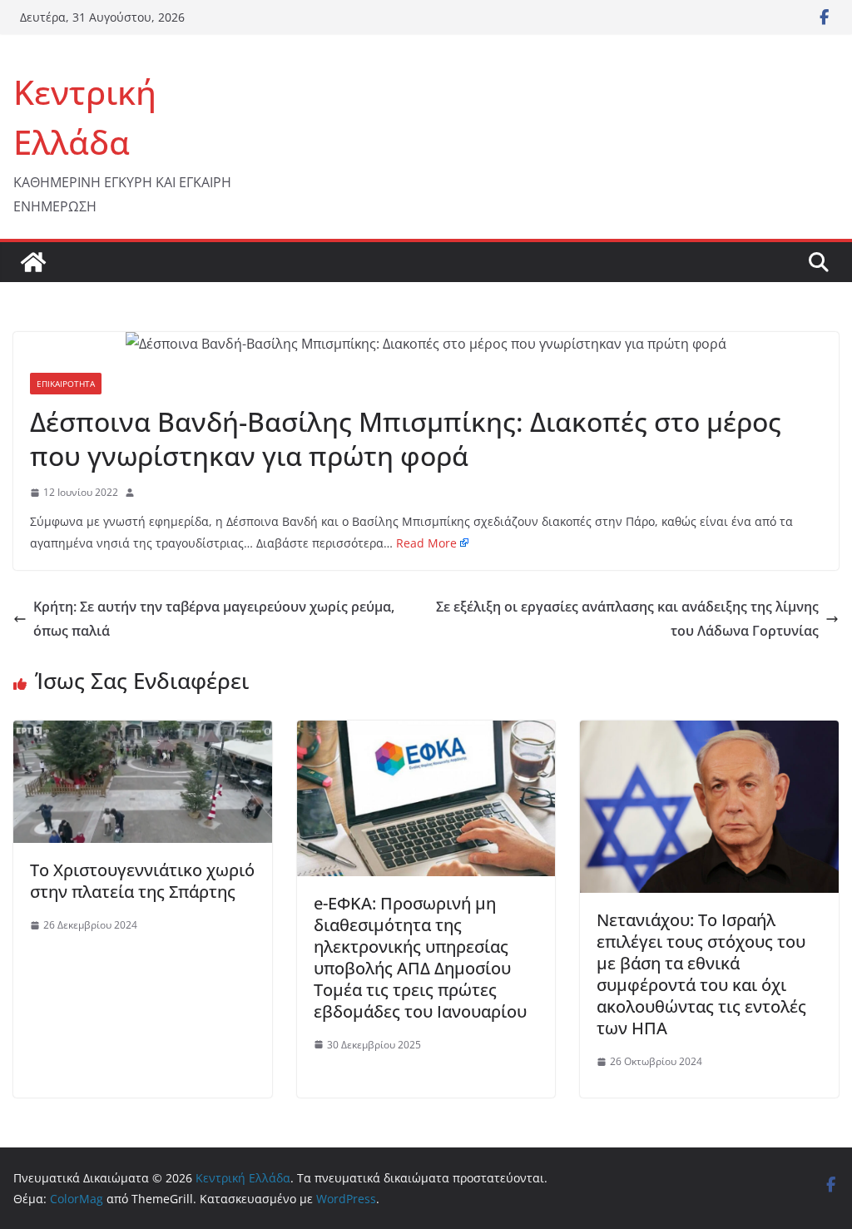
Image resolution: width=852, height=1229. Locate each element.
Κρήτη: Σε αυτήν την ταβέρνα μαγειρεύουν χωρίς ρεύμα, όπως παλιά (213, 618)
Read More (426, 543)
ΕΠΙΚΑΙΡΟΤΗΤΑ (66, 383)
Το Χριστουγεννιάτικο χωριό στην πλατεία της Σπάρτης (142, 881)
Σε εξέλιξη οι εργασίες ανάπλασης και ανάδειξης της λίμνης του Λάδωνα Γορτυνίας (627, 618)
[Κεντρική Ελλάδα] (33, 262)
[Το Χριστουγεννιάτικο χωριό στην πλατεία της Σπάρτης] (142, 732)
